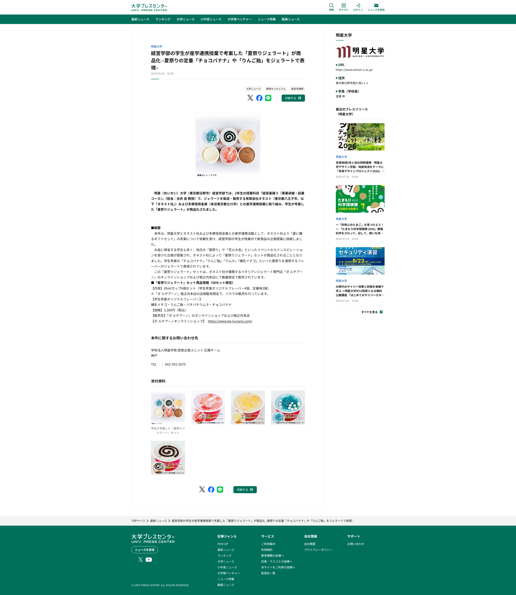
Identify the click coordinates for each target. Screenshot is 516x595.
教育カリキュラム (276, 88)
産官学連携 (297, 88)
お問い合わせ (355, 544)
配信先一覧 (268, 573)
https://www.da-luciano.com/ (230, 321)
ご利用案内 (268, 544)
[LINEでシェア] (268, 98)
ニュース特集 (225, 579)
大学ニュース (253, 88)
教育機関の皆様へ (272, 555)
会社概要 (309, 544)
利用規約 (267, 550)
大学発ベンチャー (228, 573)
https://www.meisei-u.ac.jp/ (354, 70)
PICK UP (222, 544)
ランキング (224, 555)
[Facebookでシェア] (259, 98)
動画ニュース (225, 585)
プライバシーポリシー (318, 550)
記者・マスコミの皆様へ (276, 561)
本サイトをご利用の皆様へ (278, 567)
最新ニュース (225, 550)
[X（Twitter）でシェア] (250, 98)
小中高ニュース (227, 567)
